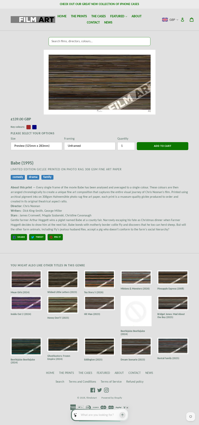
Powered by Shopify (111, 398)
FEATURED (119, 16)
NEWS (108, 22)
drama (33, 177)
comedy (18, 177)
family (47, 177)
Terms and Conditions (82, 381)
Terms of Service (111, 381)
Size (13, 138)
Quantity (122, 138)
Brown (28, 127)
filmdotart (91, 398)
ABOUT (136, 16)
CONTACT (93, 22)
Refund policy (134, 381)
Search (60, 381)
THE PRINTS (79, 16)
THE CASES (98, 16)
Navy (34, 127)
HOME (62, 16)
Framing (69, 138)
